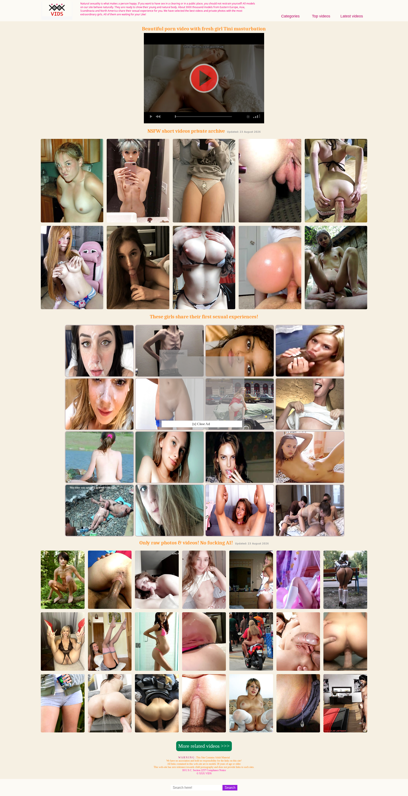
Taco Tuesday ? (62, 669)
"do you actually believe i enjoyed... (72, 220)
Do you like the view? (203, 730)
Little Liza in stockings (251, 730)
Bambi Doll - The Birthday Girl (298, 605)
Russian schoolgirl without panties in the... (345, 605)
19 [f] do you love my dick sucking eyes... (138, 307)
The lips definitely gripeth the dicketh (157, 728)
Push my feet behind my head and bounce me (251, 667)
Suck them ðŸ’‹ (204, 307)
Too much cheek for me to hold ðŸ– (62, 603)
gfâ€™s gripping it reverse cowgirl (345, 667)
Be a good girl (336, 220)
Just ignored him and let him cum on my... (204, 220)
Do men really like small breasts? (204, 605)
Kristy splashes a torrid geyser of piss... (110, 728)
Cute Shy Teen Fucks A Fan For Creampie (157, 605)
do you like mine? (270, 307)
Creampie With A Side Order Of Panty (204, 667)
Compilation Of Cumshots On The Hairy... (62, 728)
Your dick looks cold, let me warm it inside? (336, 307)
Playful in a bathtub (298, 730)
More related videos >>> (204, 746)
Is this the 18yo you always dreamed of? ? (72, 307)
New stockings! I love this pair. (110, 667)
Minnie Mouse (138, 220)
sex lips (270, 220)
